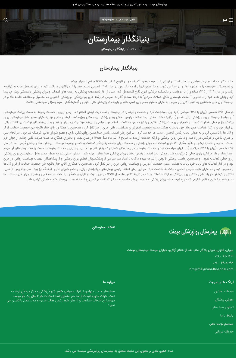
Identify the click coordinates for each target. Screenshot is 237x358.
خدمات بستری (224, 291)
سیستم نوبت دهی (221, 323)
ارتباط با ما (227, 315)
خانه (133, 49)
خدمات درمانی (224, 331)
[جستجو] (5, 20)
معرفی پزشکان (224, 299)
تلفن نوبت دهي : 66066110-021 (118, 20)
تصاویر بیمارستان (223, 307)
